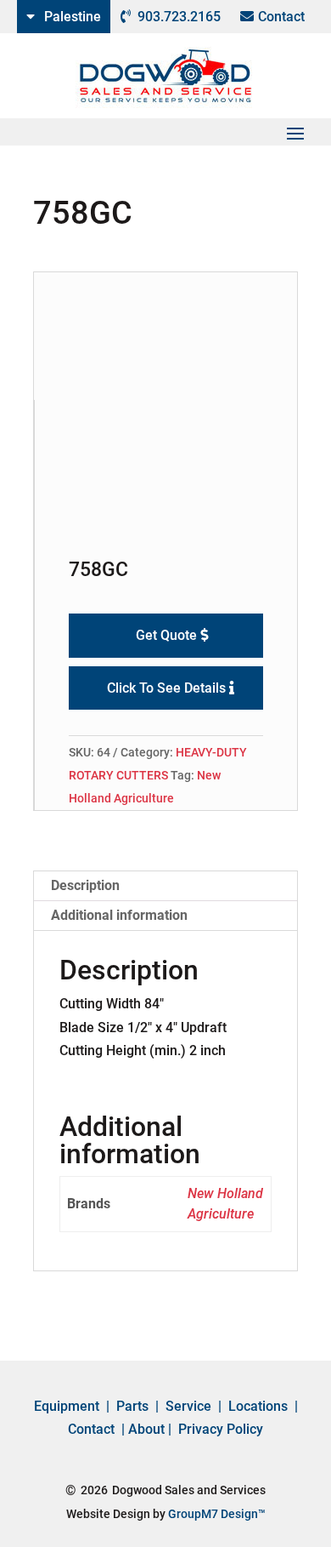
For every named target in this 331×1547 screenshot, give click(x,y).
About (146, 1429)
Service (188, 1406)
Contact (281, 17)
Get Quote (166, 635)
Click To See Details (166, 688)
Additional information (119, 915)
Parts (132, 1406)
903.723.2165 (179, 17)
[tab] (165, 886)
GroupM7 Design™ (217, 1514)
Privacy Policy (220, 1429)
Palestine (72, 17)
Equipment (66, 1406)
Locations (258, 1406)
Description (85, 885)
